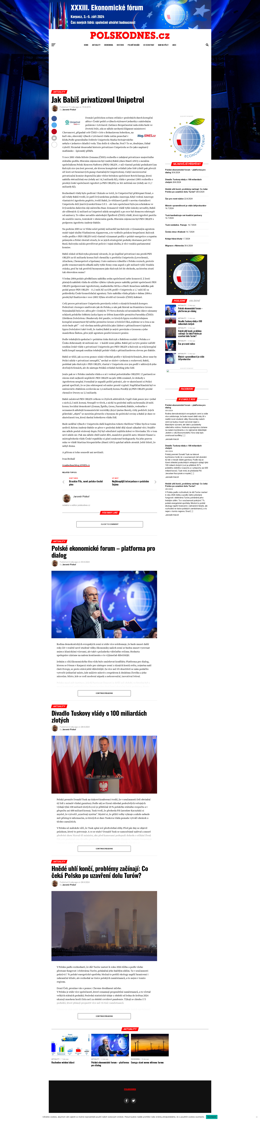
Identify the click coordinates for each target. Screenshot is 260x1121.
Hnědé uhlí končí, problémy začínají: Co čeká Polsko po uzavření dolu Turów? (186, 485)
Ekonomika (108, 44)
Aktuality (96, 44)
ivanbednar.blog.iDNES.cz (76, 465)
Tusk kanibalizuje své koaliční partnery (183, 215)
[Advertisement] (130, 70)
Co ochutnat (148, 44)
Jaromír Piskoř (69, 110)
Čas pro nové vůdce (174, 199)
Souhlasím (211, 1117)
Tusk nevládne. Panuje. (176, 225)
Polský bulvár (133, 44)
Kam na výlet (163, 44)
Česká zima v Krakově (175, 232)
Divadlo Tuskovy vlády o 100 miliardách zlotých (183, 447)
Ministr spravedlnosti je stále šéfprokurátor (185, 206)
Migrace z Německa (174, 246)
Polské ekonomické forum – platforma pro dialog (185, 406)
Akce (174, 44)
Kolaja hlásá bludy (173, 239)
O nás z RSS (188, 399)
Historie (120, 44)
